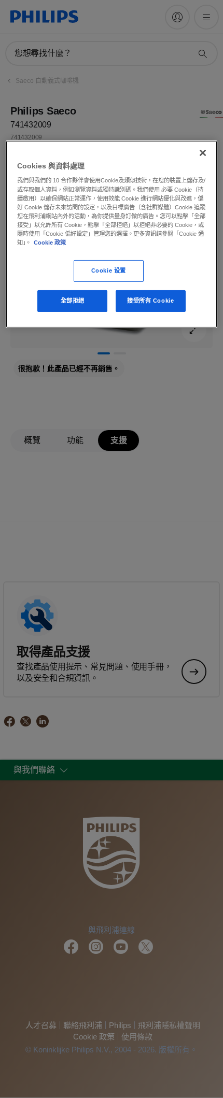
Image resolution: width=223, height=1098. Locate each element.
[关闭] (202, 152)
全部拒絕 (73, 300)
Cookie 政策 (50, 242)
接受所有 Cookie (150, 300)
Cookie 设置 (108, 270)
